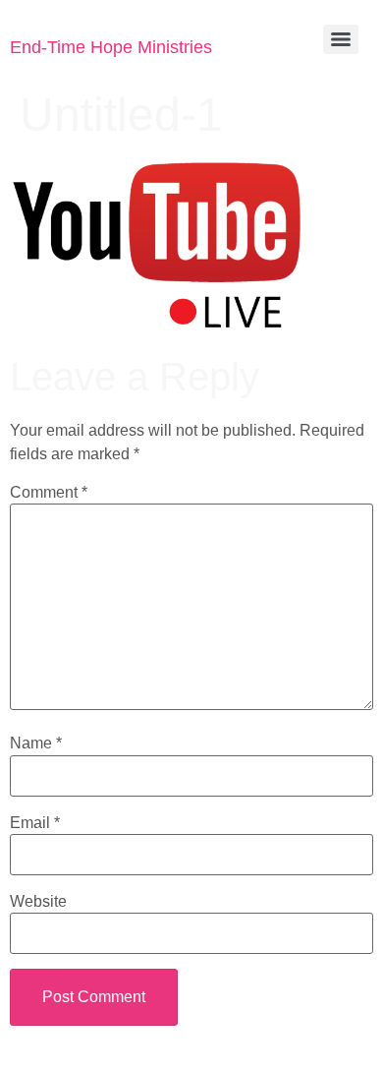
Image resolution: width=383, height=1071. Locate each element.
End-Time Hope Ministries (111, 47)
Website (38, 902)
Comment (48, 493)
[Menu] (340, 39)
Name (36, 743)
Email (35, 823)
